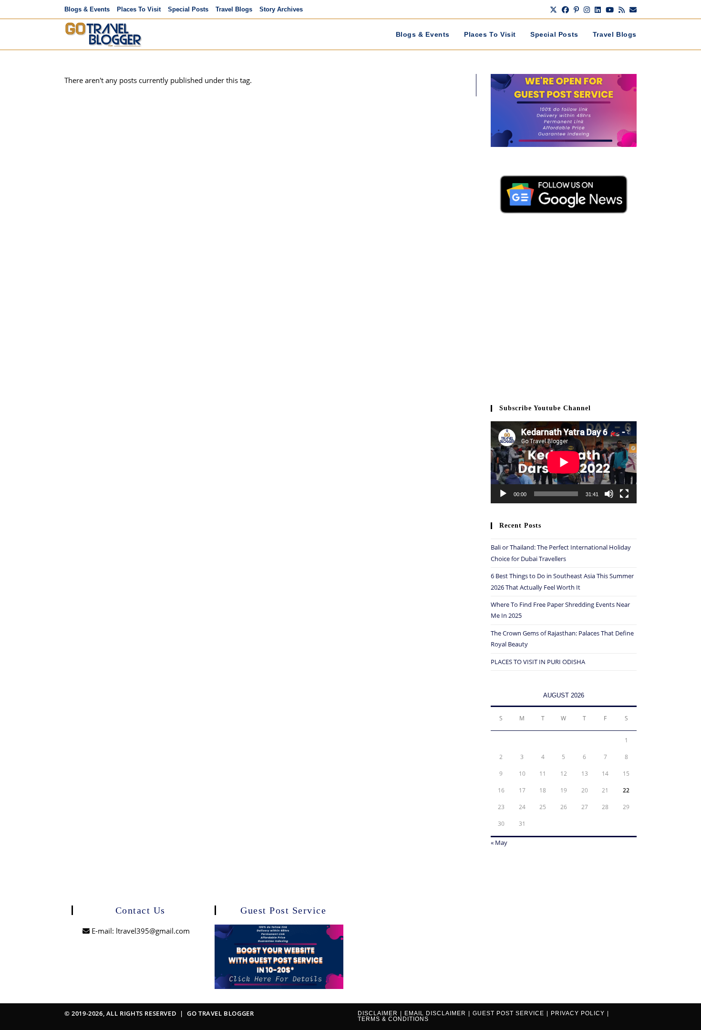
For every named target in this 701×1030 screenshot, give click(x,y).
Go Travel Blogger (220, 1013)
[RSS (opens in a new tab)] (621, 9)
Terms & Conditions (393, 1019)
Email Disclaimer (435, 1013)
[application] (564, 462)
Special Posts (188, 9)
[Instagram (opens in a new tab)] (586, 9)
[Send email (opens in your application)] (632, 9)
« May (499, 842)
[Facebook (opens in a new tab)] (565, 9)
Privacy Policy (578, 1013)
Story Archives (281, 9)
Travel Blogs (234, 9)
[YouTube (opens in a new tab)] (609, 9)
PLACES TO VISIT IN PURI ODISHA (538, 661)
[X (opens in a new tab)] (553, 9)
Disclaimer (378, 1013)
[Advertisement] (564, 314)
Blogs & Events (87, 9)
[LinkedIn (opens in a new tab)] (597, 9)
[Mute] (609, 494)
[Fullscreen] (624, 494)
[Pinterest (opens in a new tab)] (576, 9)
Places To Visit (139, 9)
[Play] (503, 494)
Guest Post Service (508, 1013)
